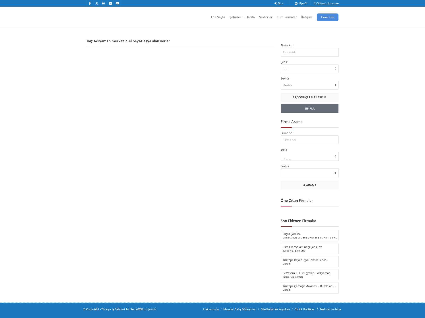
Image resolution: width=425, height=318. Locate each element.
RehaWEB (136, 309)
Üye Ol (302, 3)
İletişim (306, 17)
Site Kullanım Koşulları (275, 309)
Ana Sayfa (218, 17)
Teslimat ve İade (330, 309)
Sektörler (265, 17)
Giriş (280, 3)
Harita (250, 17)
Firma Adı (287, 45)
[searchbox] (285, 69)
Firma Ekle (327, 17)
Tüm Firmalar (287, 17)
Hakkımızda (211, 309)
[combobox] (310, 68)
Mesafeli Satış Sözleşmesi (239, 309)
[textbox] (310, 85)
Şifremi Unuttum (328, 3)
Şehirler (235, 17)
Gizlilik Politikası (304, 309)
